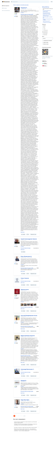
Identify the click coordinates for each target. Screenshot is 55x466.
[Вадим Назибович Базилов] (17, 337)
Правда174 (23, 380)
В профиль (22, 12)
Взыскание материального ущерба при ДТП (47, 11)
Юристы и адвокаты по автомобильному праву (45, 7)
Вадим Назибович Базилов (28, 335)
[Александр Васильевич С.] (17, 371)
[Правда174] (17, 382)
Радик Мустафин (25, 399)
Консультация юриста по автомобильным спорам (46, 13)
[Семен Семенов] (17, 280)
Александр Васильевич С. (27, 369)
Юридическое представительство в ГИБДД (48, 19)
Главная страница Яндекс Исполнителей (6, 1)
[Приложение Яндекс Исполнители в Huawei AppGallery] (44, 66)
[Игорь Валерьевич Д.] (17, 258)
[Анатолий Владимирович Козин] (17, 317)
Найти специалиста (6, 5)
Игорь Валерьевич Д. (26, 256)
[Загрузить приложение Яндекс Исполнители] (47, 52)
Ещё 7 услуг (22, 282)
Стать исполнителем (6, 10)
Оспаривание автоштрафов (47, 22)
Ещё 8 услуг (22, 232)
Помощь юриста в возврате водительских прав (47, 15)
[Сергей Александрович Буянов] (17, 241)
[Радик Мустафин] (17, 401)
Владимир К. (24, 7)
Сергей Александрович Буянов (29, 239)
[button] (23, 234)
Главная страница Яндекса (2, 1)
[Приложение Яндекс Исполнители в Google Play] (44, 63)
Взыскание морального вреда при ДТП (27, 14)
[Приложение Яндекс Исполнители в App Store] (44, 61)
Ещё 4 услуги (23, 271)
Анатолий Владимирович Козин (29, 315)
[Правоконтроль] (17, 291)
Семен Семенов (25, 278)
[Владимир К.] (17, 9)
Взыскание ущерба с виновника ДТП (47, 17)
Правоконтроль (25, 289)
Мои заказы (5, 8)
